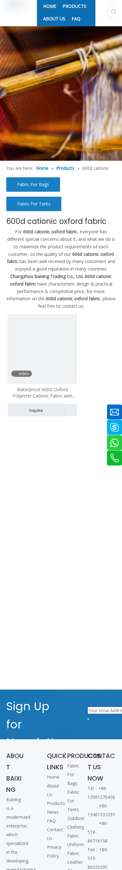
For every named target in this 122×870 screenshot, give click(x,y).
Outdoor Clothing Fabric (75, 827)
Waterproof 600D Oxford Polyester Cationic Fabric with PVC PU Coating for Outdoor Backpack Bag (42, 393)
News (52, 812)
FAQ (51, 821)
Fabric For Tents (33, 204)
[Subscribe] (88, 719)
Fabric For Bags (33, 184)
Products (56, 803)
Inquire (36, 410)
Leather (75, 862)
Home (53, 777)
